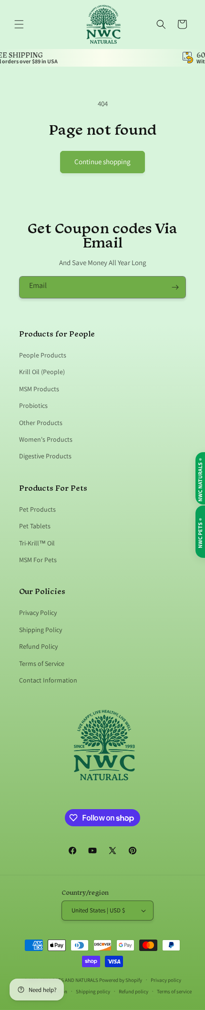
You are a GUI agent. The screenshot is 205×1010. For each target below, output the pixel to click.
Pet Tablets (35, 526)
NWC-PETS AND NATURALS (69, 979)
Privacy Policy (38, 612)
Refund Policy (38, 646)
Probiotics (33, 405)
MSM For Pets (38, 559)
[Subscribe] (174, 287)
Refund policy (133, 991)
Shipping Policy (40, 629)
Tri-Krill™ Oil (37, 543)
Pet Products (37, 509)
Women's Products (45, 439)
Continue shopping (102, 161)
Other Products (40, 422)
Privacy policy (166, 980)
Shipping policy (93, 991)
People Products (42, 355)
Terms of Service (41, 663)
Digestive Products (45, 456)
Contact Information (48, 680)
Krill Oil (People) (42, 371)
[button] (19, 24)
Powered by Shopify (120, 979)
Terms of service (174, 991)
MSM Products (39, 389)
